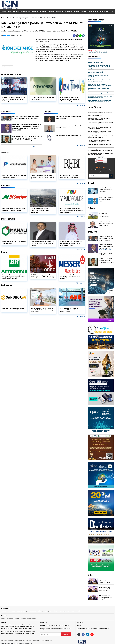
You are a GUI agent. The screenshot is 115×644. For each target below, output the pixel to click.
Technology (41, 611)
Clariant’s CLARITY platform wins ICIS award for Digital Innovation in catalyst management (42, 309)
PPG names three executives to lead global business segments (68, 117)
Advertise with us (19, 640)
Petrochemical (25, 11)
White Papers (103, 11)
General (9, 18)
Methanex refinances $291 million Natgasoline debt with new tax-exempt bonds (100, 123)
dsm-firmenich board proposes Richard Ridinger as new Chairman (70, 127)
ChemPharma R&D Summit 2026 (97, 51)
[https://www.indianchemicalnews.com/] (87, 641)
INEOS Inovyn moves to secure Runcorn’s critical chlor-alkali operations (40, 210)
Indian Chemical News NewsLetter (54, 625)
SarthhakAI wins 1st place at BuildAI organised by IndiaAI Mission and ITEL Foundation (42, 177)
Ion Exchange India (7, 67)
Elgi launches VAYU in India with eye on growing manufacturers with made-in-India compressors (13, 99)
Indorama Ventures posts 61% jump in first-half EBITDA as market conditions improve (42, 243)
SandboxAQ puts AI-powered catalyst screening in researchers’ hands (13, 309)
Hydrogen (35, 11)
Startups (73, 611)
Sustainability (32, 611)
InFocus (50, 11)
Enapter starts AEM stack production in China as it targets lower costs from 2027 (100, 136)
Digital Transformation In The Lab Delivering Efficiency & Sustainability (106, 189)
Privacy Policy (36, 640)
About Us (3, 640)
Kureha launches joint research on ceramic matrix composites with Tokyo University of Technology (100, 149)
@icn (79, 625)
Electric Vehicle (58, 611)
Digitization (68, 11)
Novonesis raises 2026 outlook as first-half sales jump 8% (43, 98)
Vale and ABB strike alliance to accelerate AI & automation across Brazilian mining (70, 309)
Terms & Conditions (47, 640)
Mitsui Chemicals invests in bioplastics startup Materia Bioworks (14, 176)
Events (83, 11)
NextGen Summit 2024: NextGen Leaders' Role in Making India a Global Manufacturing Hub (105, 589)
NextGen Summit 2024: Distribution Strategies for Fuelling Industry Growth (105, 597)
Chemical (16, 11)
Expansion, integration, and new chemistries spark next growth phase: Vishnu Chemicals (25, 117)
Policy (76, 11)
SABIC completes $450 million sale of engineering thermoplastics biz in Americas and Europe (71, 243)
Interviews (6, 111)
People (47, 111)
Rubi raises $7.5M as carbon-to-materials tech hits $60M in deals (70, 176)
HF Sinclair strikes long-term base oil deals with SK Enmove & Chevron (13, 209)
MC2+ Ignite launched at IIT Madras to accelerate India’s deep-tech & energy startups (100, 141)
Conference (10, 618)
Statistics (23, 618)
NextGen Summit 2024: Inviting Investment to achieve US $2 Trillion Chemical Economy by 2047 (106, 580)
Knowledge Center (31, 618)
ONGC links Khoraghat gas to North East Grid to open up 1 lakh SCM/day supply (43, 276)
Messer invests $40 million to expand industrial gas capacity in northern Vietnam (71, 276)
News (10, 11)
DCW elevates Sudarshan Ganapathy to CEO (68, 135)
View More (80, 105)
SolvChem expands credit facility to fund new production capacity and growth (99, 119)
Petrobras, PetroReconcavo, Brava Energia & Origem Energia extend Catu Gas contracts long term (13, 276)
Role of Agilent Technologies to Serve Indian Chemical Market (106, 199)
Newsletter (28, 640)
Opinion (3, 618)
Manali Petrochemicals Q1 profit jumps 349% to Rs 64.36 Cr (14, 242)
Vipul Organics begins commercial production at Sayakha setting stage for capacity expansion (72, 210)
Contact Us (10, 640)
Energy (42, 11)
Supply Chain (48, 611)
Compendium (92, 11)
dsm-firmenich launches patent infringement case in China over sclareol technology (69, 99)
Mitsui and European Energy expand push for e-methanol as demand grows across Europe (99, 145)
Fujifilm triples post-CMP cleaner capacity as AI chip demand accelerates (99, 128)
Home (4, 11)
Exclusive (59, 11)
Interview (17, 618)
